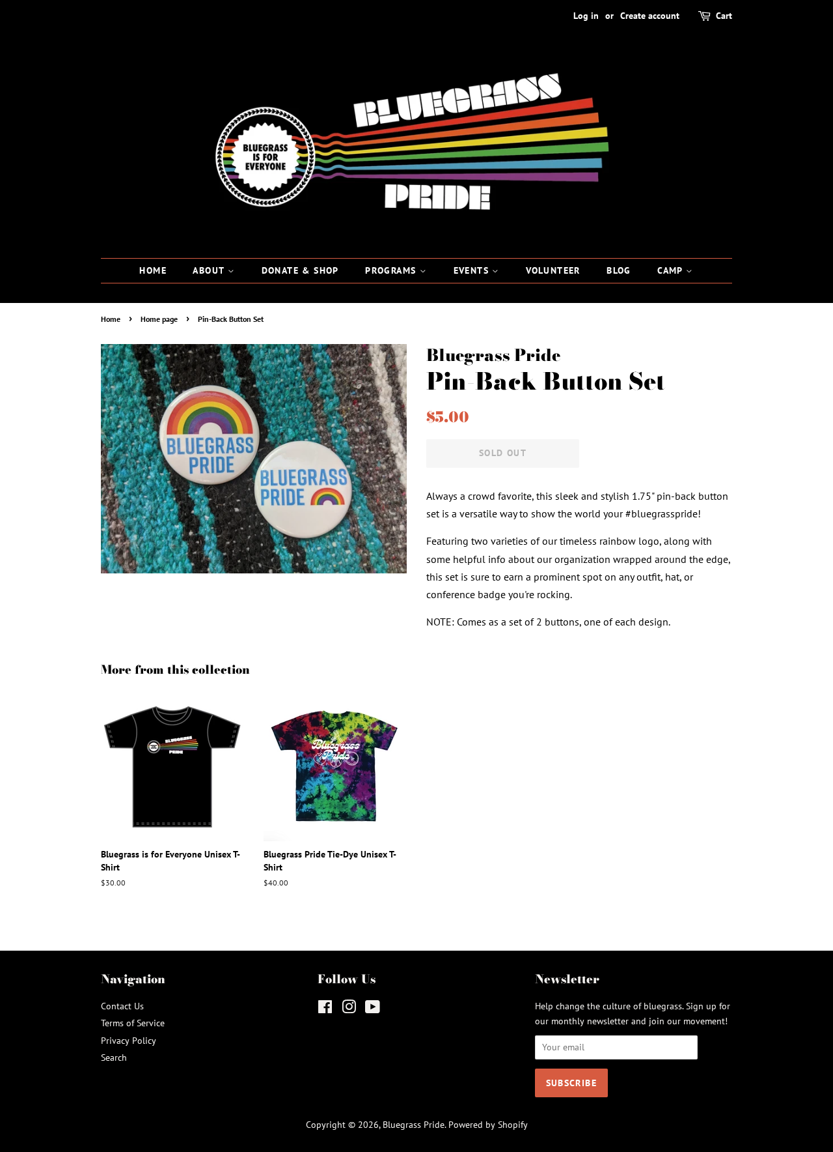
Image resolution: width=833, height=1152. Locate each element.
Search (114, 1057)
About (210, 270)
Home (153, 270)
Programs (392, 270)
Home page (159, 319)
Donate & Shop (300, 270)
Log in (586, 16)
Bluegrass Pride (413, 1124)
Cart (724, 16)
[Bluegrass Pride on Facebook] (325, 1009)
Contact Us (122, 1006)
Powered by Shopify (488, 1124)
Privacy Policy (128, 1040)
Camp (671, 270)
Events (473, 270)
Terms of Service (133, 1023)
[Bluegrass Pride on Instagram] (349, 1009)
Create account (649, 16)
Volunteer (553, 270)
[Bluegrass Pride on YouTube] (372, 1009)
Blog (619, 270)
